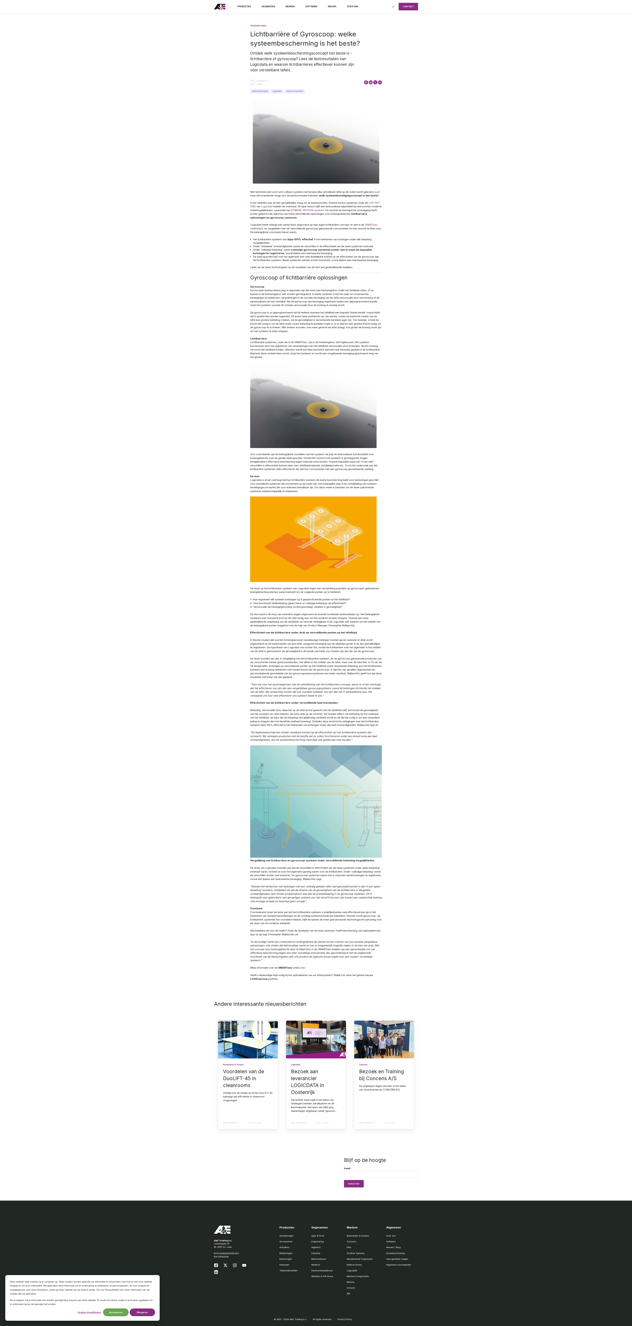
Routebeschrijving (395, 1253)
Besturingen (285, 1259)
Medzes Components (358, 1276)
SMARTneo (371, 224)
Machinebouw (318, 1259)
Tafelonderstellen (260, 91)
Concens (351, 1241)
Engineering (317, 1241)
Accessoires (285, 1241)
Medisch (315, 1264)
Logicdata (277, 91)
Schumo (351, 1287)
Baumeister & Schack (358, 1235)
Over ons (391, 1235)
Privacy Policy (345, 1319)
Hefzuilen (284, 1264)
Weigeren (142, 1312)
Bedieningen (285, 1253)
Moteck (350, 1282)
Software (391, 1241)
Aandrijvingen (286, 1235)
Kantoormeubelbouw (322, 1270)
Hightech (316, 1247)
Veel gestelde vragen (397, 1259)
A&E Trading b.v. (259, 80)
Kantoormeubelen (294, 91)
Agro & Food (317, 1235)
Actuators (284, 1247)
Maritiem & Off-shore (322, 1276)
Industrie (315, 1253)
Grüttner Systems (356, 1253)
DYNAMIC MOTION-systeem (307, 210)
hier (303, 967)
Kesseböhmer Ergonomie (359, 1259)
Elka (349, 1247)
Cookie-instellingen (89, 1312)
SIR (348, 1293)
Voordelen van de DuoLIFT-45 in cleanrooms (243, 1078)
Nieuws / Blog (393, 1247)
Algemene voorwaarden (398, 1264)
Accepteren (116, 1312)
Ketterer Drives (354, 1264)
